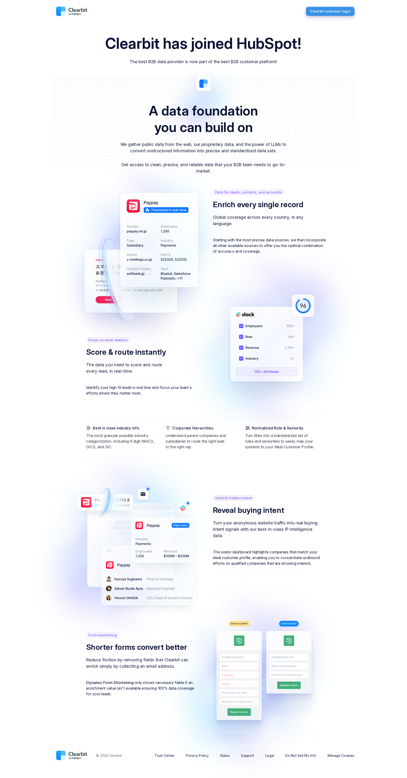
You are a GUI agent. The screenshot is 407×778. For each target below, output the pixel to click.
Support (247, 755)
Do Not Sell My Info (300, 755)
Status (225, 755)
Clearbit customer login (330, 11)
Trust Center (165, 755)
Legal (269, 755)
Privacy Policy (197, 755)
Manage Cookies (341, 755)
